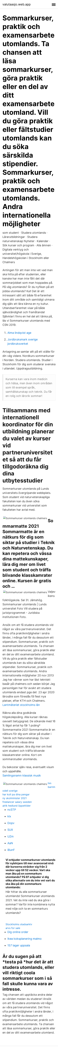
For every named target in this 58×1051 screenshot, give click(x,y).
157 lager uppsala (18, 945)
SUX (10, 829)
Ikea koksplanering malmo (24, 938)
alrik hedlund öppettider (16, 805)
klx (9, 816)
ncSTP (11, 809)
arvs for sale (13, 928)
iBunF (11, 849)
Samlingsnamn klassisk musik (21, 775)
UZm (10, 836)
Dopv (10, 823)
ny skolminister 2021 (14, 798)
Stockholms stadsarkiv (19, 924)
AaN (10, 843)
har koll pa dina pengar (16, 794)
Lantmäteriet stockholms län (21, 704)
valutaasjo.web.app (16, 4)
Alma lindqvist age (19, 332)
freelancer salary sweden (17, 801)
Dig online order (17, 932)
